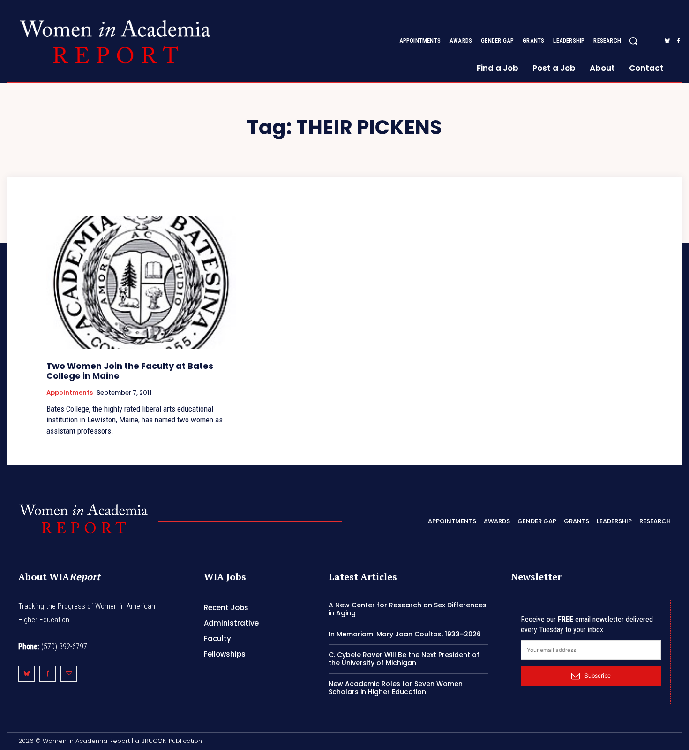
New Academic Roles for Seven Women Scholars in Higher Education (396, 687)
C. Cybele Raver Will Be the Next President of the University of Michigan (404, 658)
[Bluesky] (667, 41)
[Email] (68, 674)
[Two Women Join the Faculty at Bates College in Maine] (141, 282)
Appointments (69, 393)
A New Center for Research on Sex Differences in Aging (408, 609)
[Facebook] (678, 41)
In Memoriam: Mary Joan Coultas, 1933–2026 (405, 634)
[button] (633, 41)
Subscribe (597, 675)
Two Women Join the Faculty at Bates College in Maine (129, 371)
